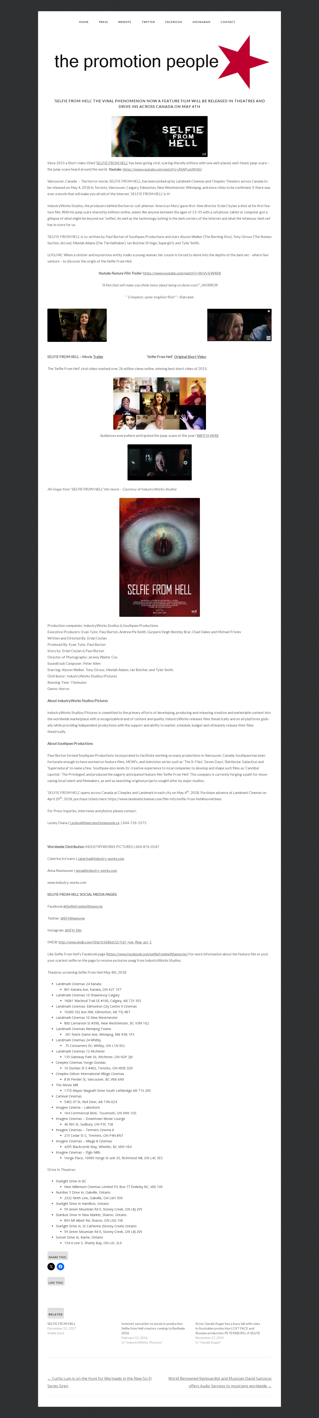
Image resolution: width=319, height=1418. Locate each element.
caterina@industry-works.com (101, 858)
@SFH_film (73, 930)
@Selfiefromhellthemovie (83, 906)
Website (124, 22)
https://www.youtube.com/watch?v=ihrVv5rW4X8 (182, 273)
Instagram (201, 22)
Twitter (148, 22)
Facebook (173, 22)
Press (103, 22)
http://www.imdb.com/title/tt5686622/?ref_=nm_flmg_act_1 (105, 942)
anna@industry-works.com (96, 870)
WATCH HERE (208, 435)
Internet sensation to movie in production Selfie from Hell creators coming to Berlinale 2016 (153, 1328)
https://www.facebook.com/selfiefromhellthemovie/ (147, 954)
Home (84, 22)
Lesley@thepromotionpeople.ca (94, 823)
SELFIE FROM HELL (112, 163)
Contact (228, 22)
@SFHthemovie (73, 918)
